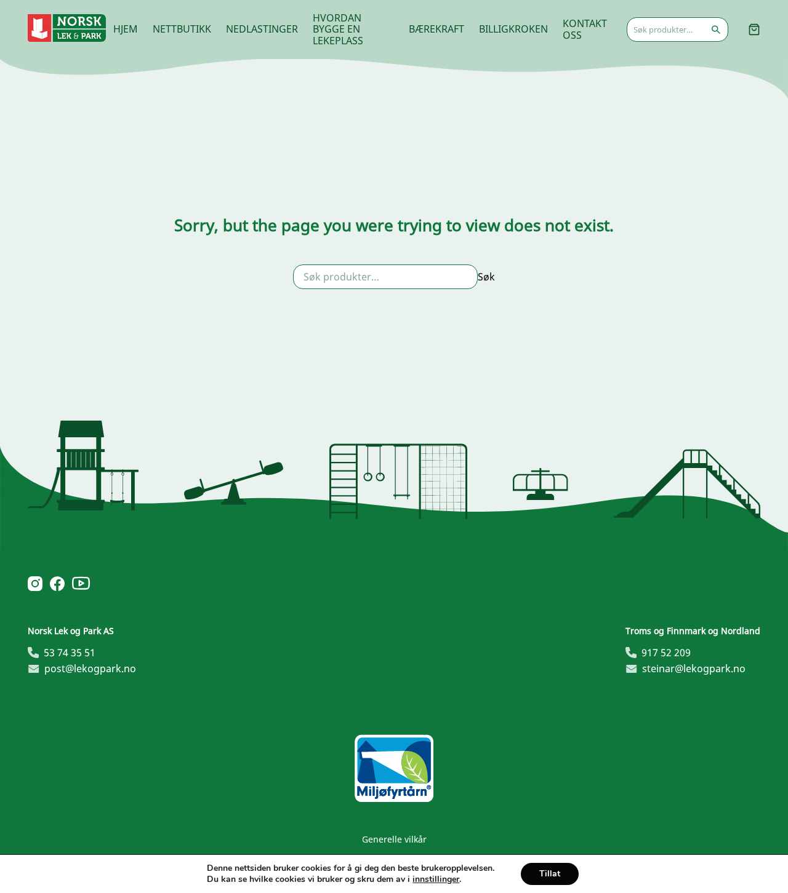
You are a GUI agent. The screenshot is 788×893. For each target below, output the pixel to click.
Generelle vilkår (394, 839)
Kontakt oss (585, 29)
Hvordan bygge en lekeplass (338, 29)
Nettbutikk (182, 29)
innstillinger (435, 879)
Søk (486, 277)
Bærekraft (436, 29)
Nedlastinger (262, 29)
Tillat (549, 873)
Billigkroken (513, 29)
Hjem (125, 29)
